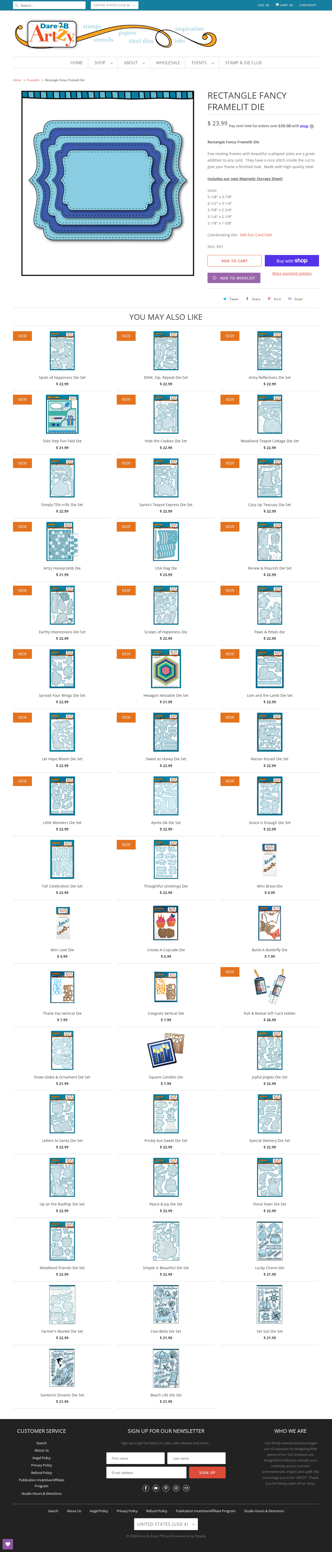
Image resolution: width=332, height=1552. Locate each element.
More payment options (292, 273)
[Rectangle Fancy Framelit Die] (107, 183)
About (132, 63)
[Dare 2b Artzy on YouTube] (156, 1488)
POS (162, 1536)
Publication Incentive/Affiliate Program (206, 1511)
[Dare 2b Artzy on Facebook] (145, 1488)
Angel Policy (41, 1457)
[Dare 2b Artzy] (166, 35)
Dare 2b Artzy (148, 1536)
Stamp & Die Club (243, 63)
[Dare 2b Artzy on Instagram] (176, 1488)
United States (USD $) (112, 5)
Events (200, 63)
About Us (41, 1450)
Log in (263, 5)
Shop (101, 63)
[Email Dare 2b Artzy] (186, 1488)
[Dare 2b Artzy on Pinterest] (166, 1488)
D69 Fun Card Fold (256, 234)
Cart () (286, 5)
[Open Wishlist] (8, 1544)
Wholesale (168, 63)
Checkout (307, 5)
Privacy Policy (41, 1465)
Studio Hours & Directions (41, 1493)
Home (77, 63)
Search (41, 1443)
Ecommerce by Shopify (188, 1536)
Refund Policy (41, 1472)
